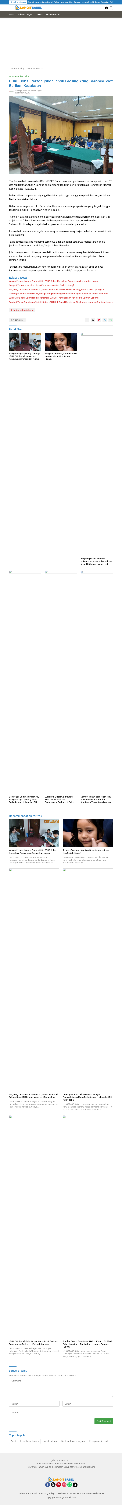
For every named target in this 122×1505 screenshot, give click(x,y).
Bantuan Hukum (16, 76)
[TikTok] (75, 1485)
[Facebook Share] (87, 320)
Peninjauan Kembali (98, 1441)
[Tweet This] (93, 320)
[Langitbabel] (28, 7)
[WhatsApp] (69, 1484)
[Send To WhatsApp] (110, 320)
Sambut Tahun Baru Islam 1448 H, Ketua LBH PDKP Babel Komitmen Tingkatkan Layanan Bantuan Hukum (61, 302)
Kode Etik (33, 1493)
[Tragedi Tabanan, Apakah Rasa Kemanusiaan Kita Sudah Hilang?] (61, 342)
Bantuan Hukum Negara (32, 90)
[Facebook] (47, 1484)
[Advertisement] (61, 40)
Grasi (13, 1441)
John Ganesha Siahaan (22, 310)
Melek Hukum (50, 1441)
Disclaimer (74, 1493)
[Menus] (11, 7)
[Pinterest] (58, 1484)
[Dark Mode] (106, 8)
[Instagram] (64, 1484)
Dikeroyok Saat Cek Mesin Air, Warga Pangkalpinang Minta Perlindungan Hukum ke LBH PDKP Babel (58, 293)
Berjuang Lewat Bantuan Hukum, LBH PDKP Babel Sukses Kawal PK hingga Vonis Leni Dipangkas (56, 289)
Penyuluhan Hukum (29, 1441)
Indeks (22, 1493)
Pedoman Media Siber (93, 1493)
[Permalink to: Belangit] (11, 91)
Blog (27, 76)
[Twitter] (53, 1484)
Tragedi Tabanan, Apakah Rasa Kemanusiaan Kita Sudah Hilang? (41, 285)
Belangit (18, 90)
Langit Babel (64, 1497)
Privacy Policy (47, 1493)
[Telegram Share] (105, 320)
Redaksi (62, 1493)
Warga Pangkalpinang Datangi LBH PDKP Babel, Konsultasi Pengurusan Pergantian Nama (53, 281)
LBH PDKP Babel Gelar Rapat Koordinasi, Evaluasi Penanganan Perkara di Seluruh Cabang (53, 297)
